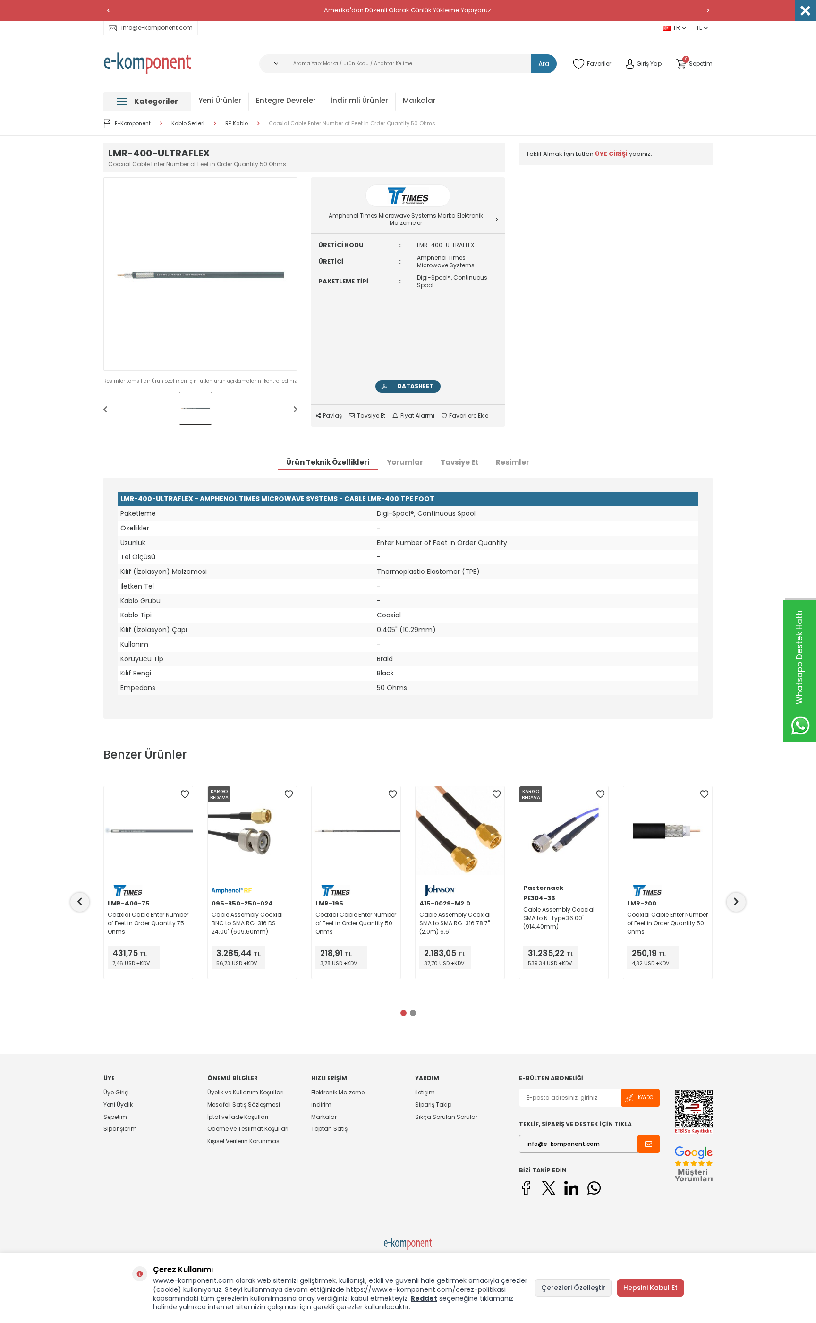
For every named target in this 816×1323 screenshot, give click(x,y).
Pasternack (543, 888)
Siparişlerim (120, 1129)
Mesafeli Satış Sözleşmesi (243, 1105)
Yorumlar (405, 462)
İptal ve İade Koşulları (237, 1117)
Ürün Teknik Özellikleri (327, 462)
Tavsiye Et (371, 415)
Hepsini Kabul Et (650, 1287)
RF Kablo (236, 123)
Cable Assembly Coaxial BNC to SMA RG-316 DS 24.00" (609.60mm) (247, 923)
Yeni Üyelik (118, 1105)
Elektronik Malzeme (338, 1092)
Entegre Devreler (286, 100)
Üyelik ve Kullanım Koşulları (245, 1092)
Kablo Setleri (187, 123)
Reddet (424, 1298)
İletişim (425, 1092)
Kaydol (646, 1097)
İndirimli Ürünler (359, 100)
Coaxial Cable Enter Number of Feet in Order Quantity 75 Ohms (148, 923)
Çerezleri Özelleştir (573, 1287)
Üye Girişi (116, 1092)
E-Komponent (133, 123)
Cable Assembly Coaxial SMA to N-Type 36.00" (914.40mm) (559, 917)
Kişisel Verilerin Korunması (244, 1141)
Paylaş (332, 415)
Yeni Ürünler (219, 100)
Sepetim (115, 1117)
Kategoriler (156, 101)
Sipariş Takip (433, 1105)
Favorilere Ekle (468, 415)
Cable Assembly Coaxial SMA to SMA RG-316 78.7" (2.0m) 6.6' (455, 923)
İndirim (321, 1105)
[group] (200, 274)
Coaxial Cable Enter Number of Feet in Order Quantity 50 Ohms (352, 123)
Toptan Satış (329, 1129)
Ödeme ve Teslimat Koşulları (248, 1129)
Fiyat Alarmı (417, 415)
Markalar (419, 100)
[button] (108, 10)
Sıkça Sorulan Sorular (446, 1117)
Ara (543, 63)
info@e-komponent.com (157, 28)
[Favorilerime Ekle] (185, 794)
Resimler (512, 462)
